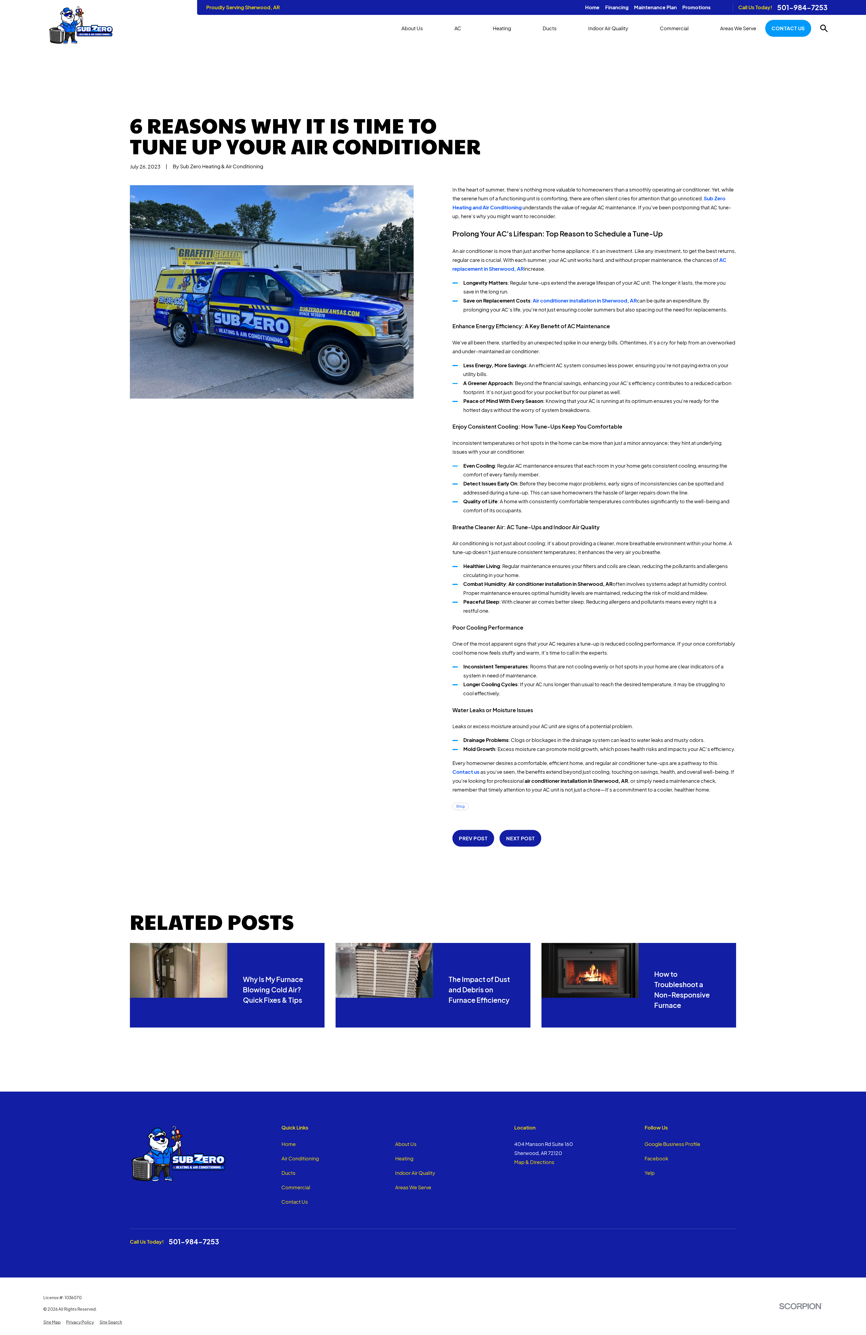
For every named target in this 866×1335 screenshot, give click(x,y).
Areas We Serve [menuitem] (738, 28)
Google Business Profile (672, 1144)
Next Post (520, 838)
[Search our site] (824, 28)
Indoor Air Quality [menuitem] (608, 28)
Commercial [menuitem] (674, 28)
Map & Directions (534, 1162)
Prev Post (473, 838)
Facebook (656, 1158)
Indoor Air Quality (415, 1173)
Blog (460, 806)
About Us (406, 1144)
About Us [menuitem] (412, 28)
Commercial (295, 1187)
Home (592, 7)
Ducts (288, 1173)
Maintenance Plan (655, 7)
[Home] (81, 25)
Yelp (650, 1173)
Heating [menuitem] (502, 28)
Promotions (696, 7)
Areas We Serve (413, 1187)
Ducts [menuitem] (550, 28)
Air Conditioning (300, 1158)
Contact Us (788, 28)
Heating (404, 1158)
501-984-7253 (802, 7)
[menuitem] (52, 1322)
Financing (617, 7)
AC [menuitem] (457, 28)
